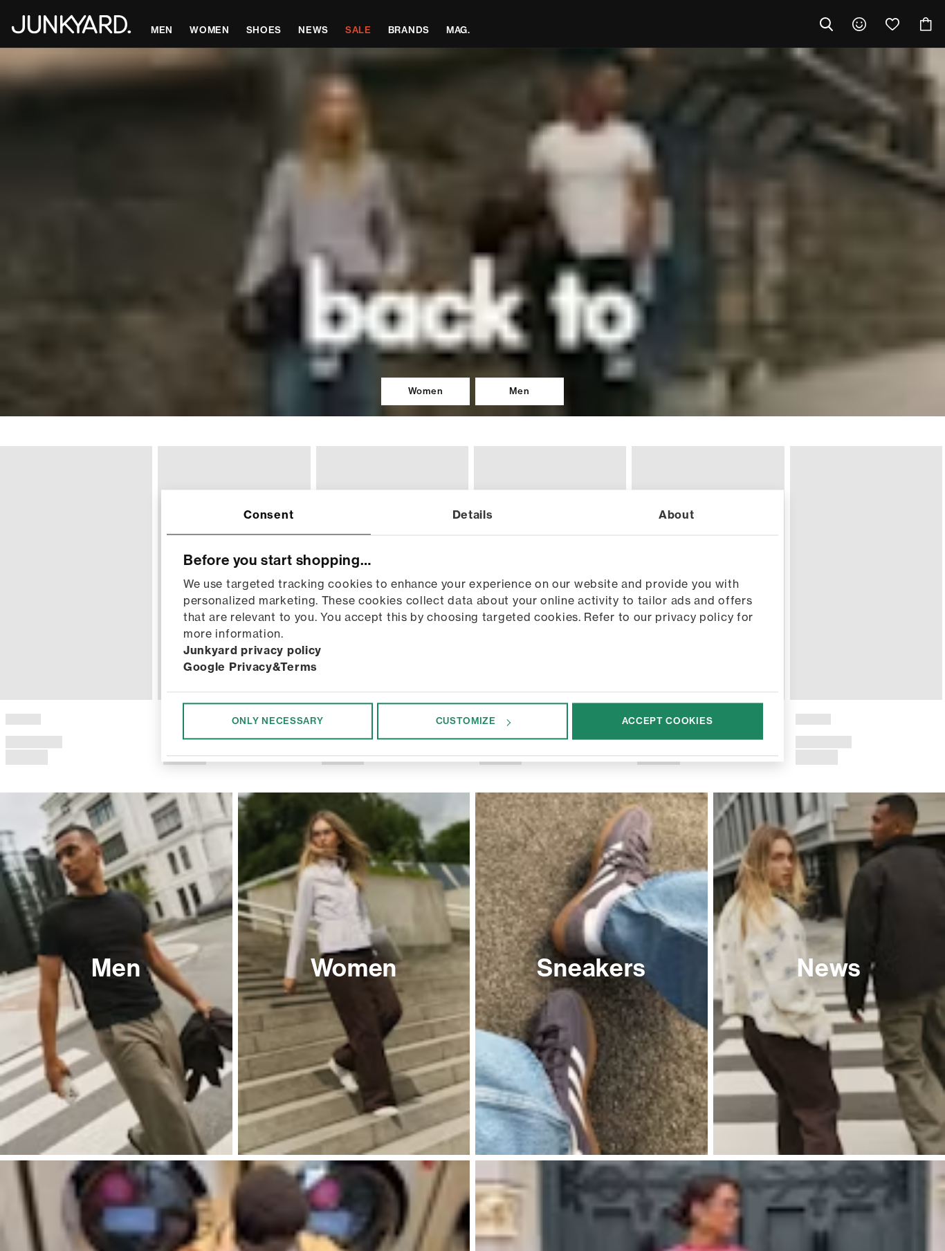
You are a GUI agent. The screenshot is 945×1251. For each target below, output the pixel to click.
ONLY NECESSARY (278, 721)
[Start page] (71, 24)
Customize (466, 721)
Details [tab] (472, 514)
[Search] (826, 24)
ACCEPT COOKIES (667, 721)
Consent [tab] (268, 514)
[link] (859, 24)
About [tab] (677, 514)
